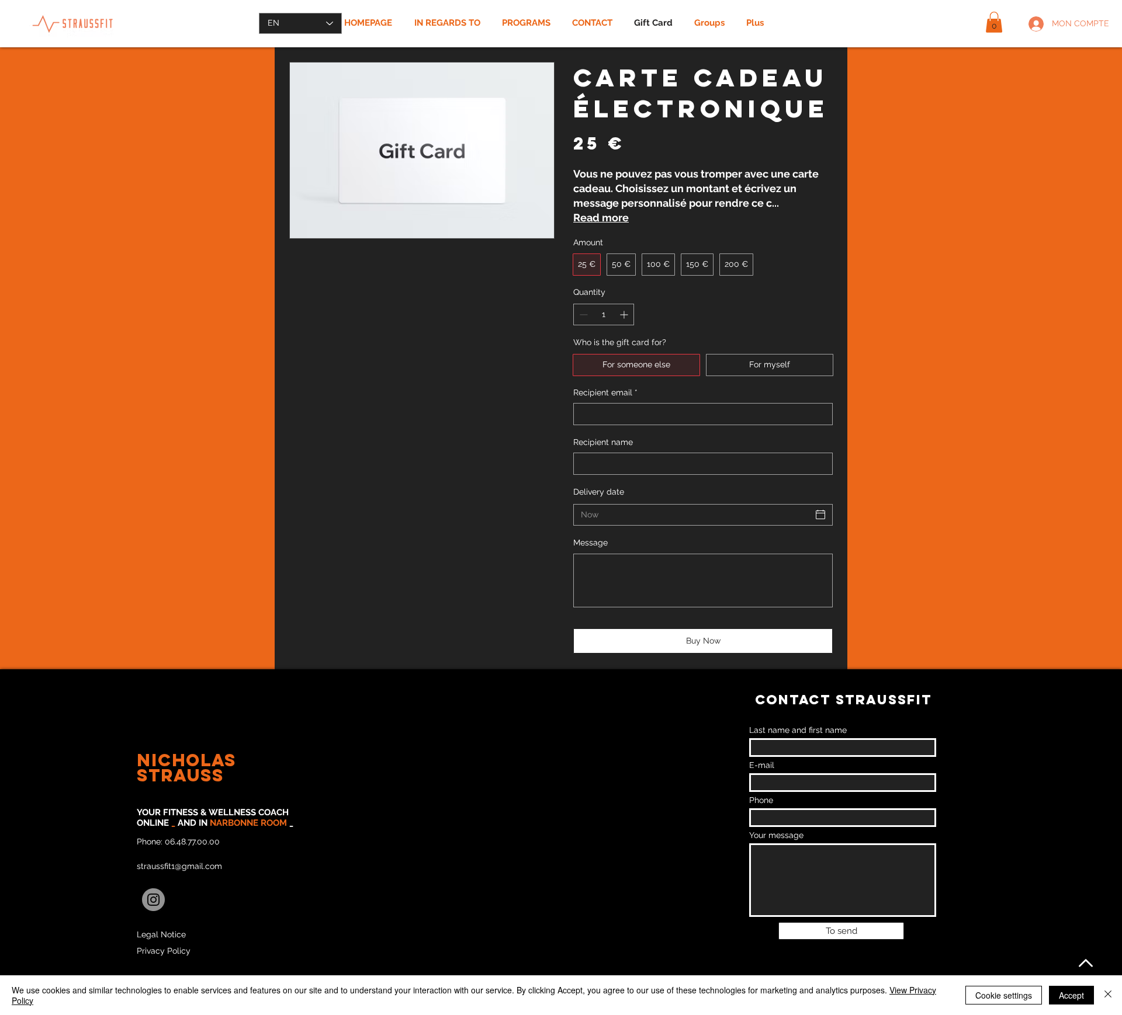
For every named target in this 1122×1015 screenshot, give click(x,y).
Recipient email (605, 392)
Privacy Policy (164, 950)
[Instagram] (153, 899)
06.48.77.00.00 (192, 841)
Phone (761, 800)
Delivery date (598, 491)
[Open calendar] (820, 515)
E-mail (761, 765)
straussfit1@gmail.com (179, 866)
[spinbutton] (604, 314)
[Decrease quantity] (582, 314)
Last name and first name (798, 730)
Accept (1071, 995)
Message (590, 542)
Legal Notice (161, 934)
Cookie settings (1003, 995)
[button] (994, 22)
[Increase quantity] (625, 314)
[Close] (1108, 995)
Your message (776, 835)
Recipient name (603, 442)
